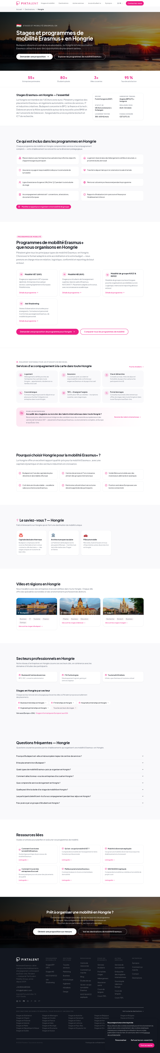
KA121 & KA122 (51, 976)
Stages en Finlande (23, 1021)
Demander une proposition (33, 56)
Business (66, 976)
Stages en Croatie (48, 1018)
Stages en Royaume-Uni (77, 1028)
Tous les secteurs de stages (63, 708)
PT (39, 1001)
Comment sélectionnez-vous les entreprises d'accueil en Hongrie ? (44, 776)
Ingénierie (66, 984)
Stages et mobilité (47, 3)
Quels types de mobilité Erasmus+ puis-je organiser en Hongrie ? (43, 769)
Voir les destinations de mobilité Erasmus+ (102, 931)
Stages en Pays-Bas (75, 1026)
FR (24, 1001)
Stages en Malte (22, 1026)
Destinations (63, 3)
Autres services (78, 3)
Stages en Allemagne (50, 1015)
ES (28, 1001)
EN (20, 1001)
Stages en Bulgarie (127, 1015)
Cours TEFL (102, 996)
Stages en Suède (22, 1031)
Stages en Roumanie (49, 1028)
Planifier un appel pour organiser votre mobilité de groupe (45, 207)
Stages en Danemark (75, 1018)
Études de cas (85, 981)
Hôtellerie (67, 987)
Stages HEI (50, 972)
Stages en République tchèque (27, 1028)
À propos (108, 3)
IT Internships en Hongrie (62, 703)
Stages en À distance (24, 1015)
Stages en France (48, 1021)
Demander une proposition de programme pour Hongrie (46, 331)
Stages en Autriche (75, 1015)
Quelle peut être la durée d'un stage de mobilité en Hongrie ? (42, 789)
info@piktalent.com (24, 990)
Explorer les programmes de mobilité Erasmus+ (80, 56)
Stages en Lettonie (75, 1023)
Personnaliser (120, 1040)
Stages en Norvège (49, 1026)
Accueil (19, 9)
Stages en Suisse (48, 1031)
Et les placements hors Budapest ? (30, 762)
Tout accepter (146, 1045)
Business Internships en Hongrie (32, 703)
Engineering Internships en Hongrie (33, 708)
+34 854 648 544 (23, 987)
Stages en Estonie (127, 1018)
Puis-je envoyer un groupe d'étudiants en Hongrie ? (38, 803)
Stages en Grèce (74, 1021)
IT (31, 1001)
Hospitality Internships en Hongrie (94, 703)
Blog (82, 977)
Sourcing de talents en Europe (119, 984)
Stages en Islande (22, 1023)
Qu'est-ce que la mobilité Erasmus (85, 987)
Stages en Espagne (101, 1018)
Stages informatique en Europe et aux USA (52, 713)
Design (65, 991)
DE (35, 1001)
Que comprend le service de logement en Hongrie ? (38, 783)
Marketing (67, 972)
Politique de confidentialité (95, 1042)
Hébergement (103, 978)
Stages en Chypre (22, 1018)
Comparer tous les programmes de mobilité (104, 331)
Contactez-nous (135, 3)
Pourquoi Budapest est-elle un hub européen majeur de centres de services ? (49, 756)
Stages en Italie (47, 1023)
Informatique (68, 980)
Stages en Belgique (101, 1015)
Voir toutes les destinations (132, 1011)
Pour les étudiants (135, 367)
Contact (135, 974)
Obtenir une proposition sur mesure (55, 931)
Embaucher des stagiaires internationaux (120, 974)
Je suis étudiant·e (94, 3)
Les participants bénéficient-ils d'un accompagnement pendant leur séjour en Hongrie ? (53, 796)
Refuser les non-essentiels (142, 1040)
